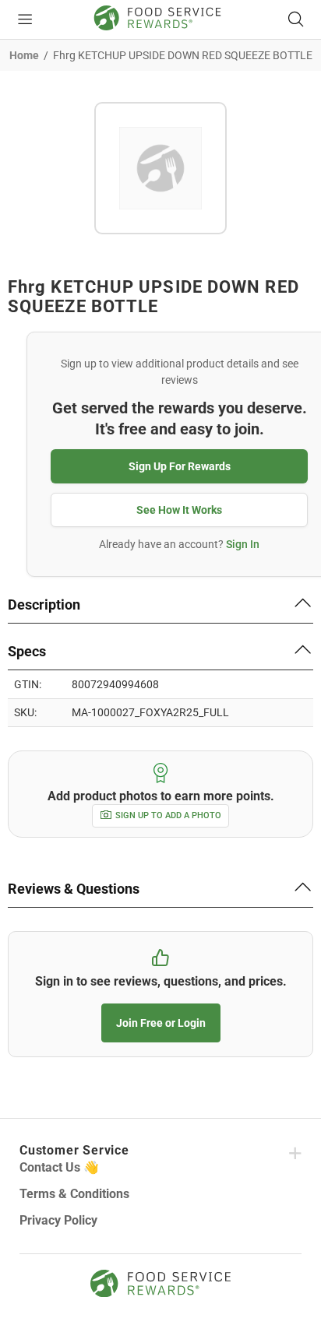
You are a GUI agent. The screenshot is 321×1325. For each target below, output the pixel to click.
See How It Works (179, 510)
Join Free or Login (161, 1023)
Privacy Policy (58, 1220)
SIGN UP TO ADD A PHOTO (168, 815)
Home (24, 55)
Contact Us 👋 (59, 1167)
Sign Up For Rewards (180, 466)
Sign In (242, 544)
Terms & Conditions (74, 1193)
